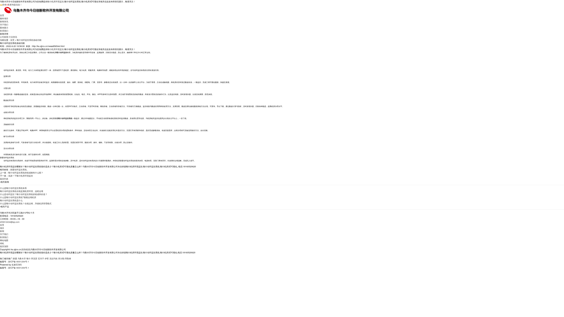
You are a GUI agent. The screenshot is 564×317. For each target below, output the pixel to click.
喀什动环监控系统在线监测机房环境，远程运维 (21, 191)
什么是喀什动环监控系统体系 (13, 188)
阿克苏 (34, 258)
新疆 (15, 258)
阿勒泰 (68, 258)
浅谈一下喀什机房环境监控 (20, 175)
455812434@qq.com (10, 221)
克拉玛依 (53, 258)
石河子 (41, 258)
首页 (2, 15)
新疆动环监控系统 (18, 169)
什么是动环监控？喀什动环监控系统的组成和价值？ (23, 194)
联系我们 (4, 30)
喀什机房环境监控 (55, 1)
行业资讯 (13, 36)
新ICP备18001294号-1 (18, 261)
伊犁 (47, 258)
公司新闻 (4, 36)
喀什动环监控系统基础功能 (29, 39)
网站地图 (4, 240)
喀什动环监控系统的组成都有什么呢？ (25, 172)
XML (2, 243)
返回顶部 (4, 246)
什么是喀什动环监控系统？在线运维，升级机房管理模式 (25, 203)
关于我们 (4, 24)
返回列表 (4, 178)
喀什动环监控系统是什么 (11, 200)
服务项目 (4, 18)
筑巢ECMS (17, 264)
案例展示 (4, 27)
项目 (2, 227)
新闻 (2, 231)
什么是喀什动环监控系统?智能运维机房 (18, 197)
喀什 (28, 258)
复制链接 (26, 249)
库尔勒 (61, 258)
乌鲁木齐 (22, 258)
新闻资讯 (4, 21)
